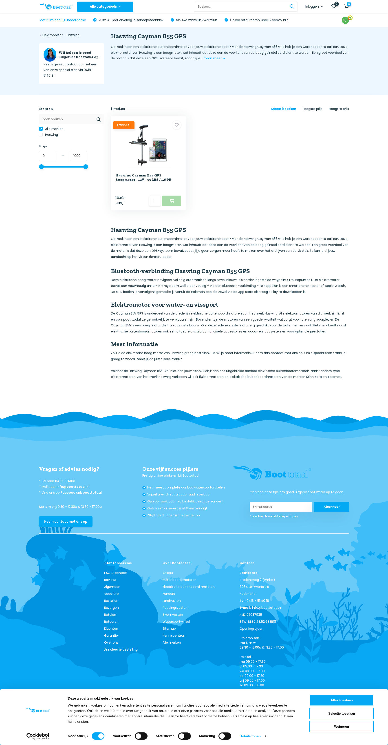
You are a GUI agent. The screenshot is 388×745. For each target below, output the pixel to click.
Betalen (110, 614)
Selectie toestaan (341, 713)
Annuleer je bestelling (121, 649)
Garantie (111, 635)
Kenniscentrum (175, 635)
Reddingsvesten (175, 607)
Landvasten (172, 600)
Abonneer (332, 506)
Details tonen (250, 736)
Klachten (111, 628)
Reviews (110, 580)
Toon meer (213, 58)
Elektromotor (52, 35)
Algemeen (112, 586)
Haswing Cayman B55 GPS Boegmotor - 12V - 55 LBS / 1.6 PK (143, 177)
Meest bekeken (283, 109)
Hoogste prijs (339, 109)
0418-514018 (65, 481)
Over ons (111, 642)
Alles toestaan (342, 700)
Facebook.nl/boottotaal (81, 492)
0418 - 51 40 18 (258, 600)
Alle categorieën (103, 6)
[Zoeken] (292, 7)
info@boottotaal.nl (73, 486)
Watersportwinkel (176, 621)
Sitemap (169, 628)
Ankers (168, 573)
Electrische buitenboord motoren (189, 586)
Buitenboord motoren (179, 580)
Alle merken (54, 129)
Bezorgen (111, 607)
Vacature (111, 593)
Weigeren (341, 726)
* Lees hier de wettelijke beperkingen (274, 516)
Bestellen (111, 600)
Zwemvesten (173, 614)
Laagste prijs (312, 109)
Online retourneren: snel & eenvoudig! (259, 20)
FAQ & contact (116, 573)
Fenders (169, 593)
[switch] (141, 736)
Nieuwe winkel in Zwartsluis (196, 20)
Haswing (73, 35)
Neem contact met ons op (65, 521)
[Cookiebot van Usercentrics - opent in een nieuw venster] (38, 736)
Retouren (111, 621)
